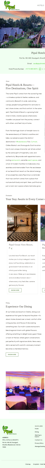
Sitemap (27, 464)
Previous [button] (12, 249)
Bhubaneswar (22, 142)
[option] (22, 249)
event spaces (33, 160)
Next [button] (40, 390)
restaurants (16, 160)
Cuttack (34, 142)
